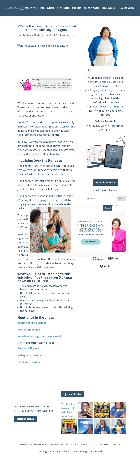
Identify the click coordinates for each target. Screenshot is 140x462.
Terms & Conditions (89, 444)
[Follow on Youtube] (21, 427)
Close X (108, 208)
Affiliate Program (56, 444)
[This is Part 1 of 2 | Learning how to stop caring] (118, 426)
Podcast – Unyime (28, 348)
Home (41, 8)
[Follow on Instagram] (27, 427)
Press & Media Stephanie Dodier (33, 444)
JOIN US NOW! (25, 419)
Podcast (76, 8)
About (50, 8)
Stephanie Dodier (32, 35)
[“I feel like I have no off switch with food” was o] (69, 410)
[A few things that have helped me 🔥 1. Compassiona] (85, 426)
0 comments (67, 35)
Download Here (105, 182)
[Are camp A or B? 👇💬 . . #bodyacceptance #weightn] (85, 410)
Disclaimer (104, 444)
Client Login (127, 8)
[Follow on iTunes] (32, 427)
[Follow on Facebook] (16, 427)
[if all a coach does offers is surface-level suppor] (118, 410)
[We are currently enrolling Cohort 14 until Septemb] (102, 426)
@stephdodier (72, 394)
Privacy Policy (72, 444)
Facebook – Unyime (29, 362)
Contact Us (115, 444)
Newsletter (63, 8)
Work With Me (91, 8)
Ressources (108, 8)
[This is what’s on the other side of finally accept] (102, 410)
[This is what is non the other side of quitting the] (69, 426)
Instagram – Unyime (29, 355)
